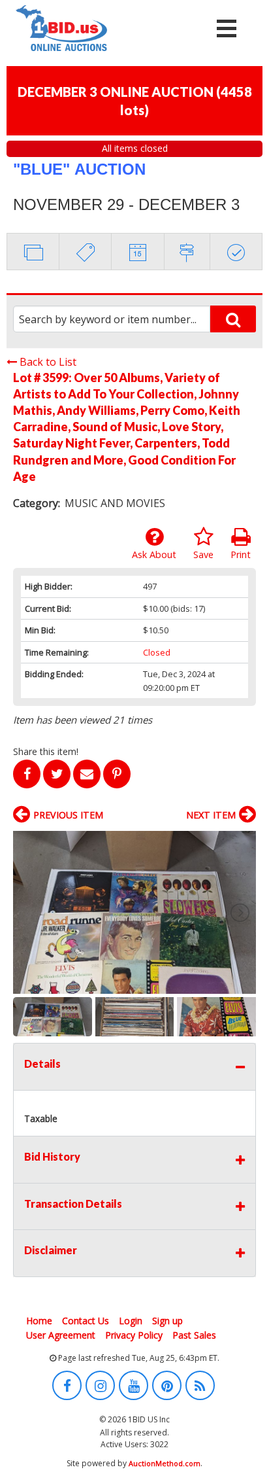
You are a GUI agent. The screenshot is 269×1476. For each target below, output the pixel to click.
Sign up (167, 1320)
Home (39, 1320)
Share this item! (45, 751)
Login (130, 1320)
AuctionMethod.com (164, 1463)
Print (240, 554)
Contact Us (85, 1320)
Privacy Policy (134, 1335)
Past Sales (194, 1335)
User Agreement (60, 1335)
